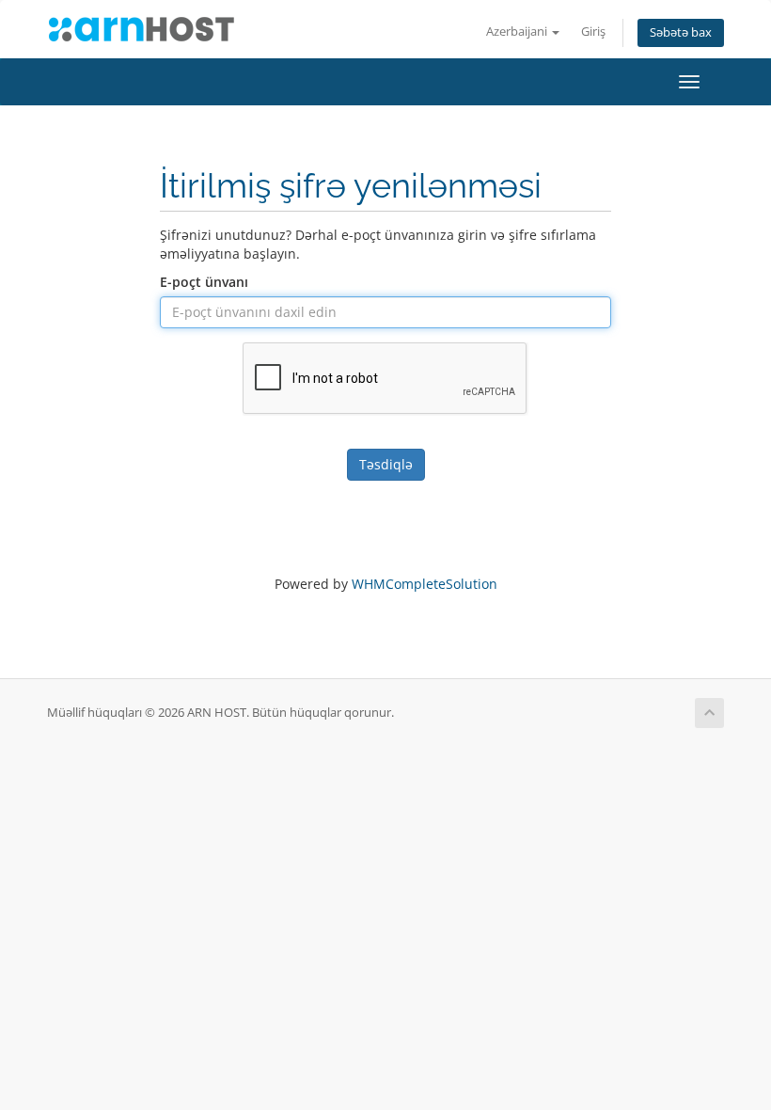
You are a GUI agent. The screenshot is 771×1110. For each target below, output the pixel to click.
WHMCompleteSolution (424, 584)
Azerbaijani (518, 32)
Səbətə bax (681, 32)
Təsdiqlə (386, 464)
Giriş (593, 32)
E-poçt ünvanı (204, 282)
